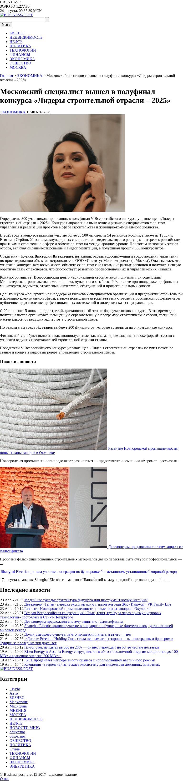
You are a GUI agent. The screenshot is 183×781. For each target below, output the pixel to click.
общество (17, 732)
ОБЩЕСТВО (20, 63)
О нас (4, 779)
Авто (14, 693)
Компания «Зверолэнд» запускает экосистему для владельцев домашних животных (92, 664)
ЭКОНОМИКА (22, 59)
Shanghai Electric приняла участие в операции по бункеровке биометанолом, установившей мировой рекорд (89, 572)
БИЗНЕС (17, 33)
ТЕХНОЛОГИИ (23, 50)
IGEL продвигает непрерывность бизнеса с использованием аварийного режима (90, 660)
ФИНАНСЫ (20, 55)
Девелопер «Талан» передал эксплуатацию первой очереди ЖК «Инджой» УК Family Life (97, 604)
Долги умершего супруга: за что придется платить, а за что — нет (78, 634)
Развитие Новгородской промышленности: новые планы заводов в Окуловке (87, 609)
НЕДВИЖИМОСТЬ (26, 37)
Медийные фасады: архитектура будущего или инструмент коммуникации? (85, 600)
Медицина (18, 706)
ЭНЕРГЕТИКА (22, 766)
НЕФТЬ (16, 42)
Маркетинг (19, 702)
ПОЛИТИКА (20, 46)
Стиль (15, 749)
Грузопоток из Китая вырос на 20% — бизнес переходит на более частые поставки (91, 647)
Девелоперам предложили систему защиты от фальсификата (73, 621)
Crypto (15, 689)
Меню (6, 24)
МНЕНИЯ (18, 710)
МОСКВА (18, 67)
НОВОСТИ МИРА (25, 728)
